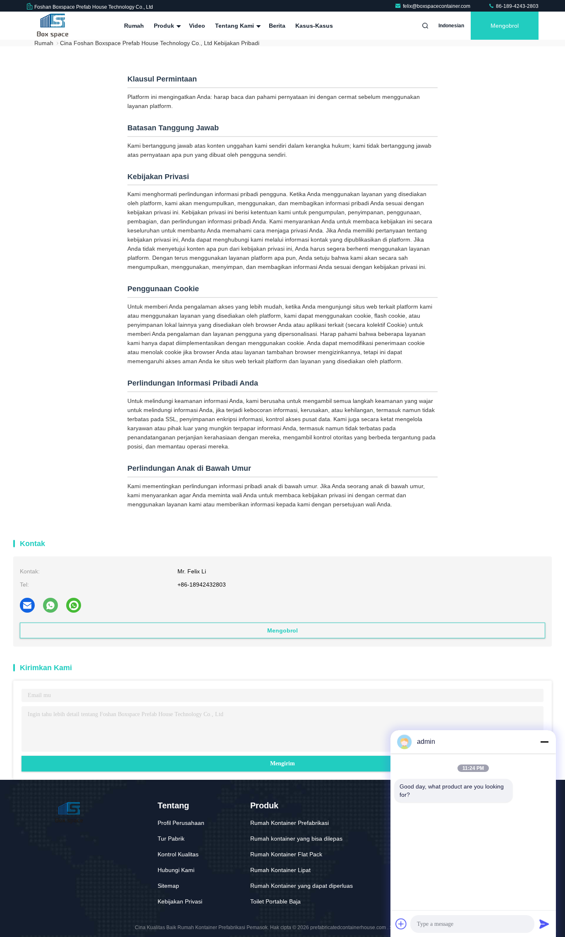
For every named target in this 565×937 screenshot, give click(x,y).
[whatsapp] (50, 605)
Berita (277, 25)
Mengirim (282, 763)
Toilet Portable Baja (275, 901)
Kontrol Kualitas (178, 854)
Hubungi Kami (176, 870)
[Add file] (401, 924)
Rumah (134, 25)
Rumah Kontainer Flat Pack (286, 854)
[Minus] (544, 742)
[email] (27, 605)
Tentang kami (235, 25)
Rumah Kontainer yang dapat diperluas (301, 885)
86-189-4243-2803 (517, 6)
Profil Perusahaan (181, 823)
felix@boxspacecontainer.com (437, 6)
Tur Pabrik (171, 838)
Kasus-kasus (314, 25)
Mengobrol (505, 25)
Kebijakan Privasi (180, 901)
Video (197, 25)
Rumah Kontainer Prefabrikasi (289, 823)
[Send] (544, 924)
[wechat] (73, 605)
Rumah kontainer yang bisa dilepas (296, 838)
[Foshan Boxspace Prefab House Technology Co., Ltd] (52, 26)
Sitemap (168, 885)
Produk (165, 25)
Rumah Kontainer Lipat (280, 870)
